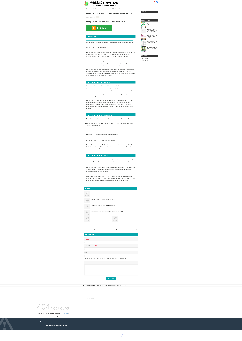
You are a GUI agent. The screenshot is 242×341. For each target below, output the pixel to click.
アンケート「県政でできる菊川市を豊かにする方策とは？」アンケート (152, 37)
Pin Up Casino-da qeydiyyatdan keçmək (121, 42)
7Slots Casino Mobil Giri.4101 (124, 217)
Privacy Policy (121, 336)
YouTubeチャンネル (102, 8)
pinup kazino (102, 129)
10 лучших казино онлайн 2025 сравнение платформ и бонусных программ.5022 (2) (107, 211)
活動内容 (94, 8)
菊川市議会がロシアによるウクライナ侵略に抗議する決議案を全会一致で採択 (152, 31)
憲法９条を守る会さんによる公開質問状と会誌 (152, 42)
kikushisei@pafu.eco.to (150, 61)
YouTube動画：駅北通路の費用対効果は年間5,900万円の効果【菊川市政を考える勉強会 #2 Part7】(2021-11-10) (152, 49)
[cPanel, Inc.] (121, 334)
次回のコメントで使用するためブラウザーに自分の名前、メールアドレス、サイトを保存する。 (107, 258)
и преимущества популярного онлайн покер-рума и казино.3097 (103, 205)
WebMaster (65, 313)
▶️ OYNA (99, 28)
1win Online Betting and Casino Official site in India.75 (101, 193)
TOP (90, 285)
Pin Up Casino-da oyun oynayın (96, 47)
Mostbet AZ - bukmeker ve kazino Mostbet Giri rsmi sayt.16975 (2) (103, 199)
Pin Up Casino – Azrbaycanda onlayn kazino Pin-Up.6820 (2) (125, 229)
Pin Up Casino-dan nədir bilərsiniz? (97, 42)
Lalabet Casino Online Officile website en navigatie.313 (101, 217)
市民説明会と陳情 (112, 8)
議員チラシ (120, 8)
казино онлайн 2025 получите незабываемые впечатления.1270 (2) (98, 229)
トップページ (87, 8)
